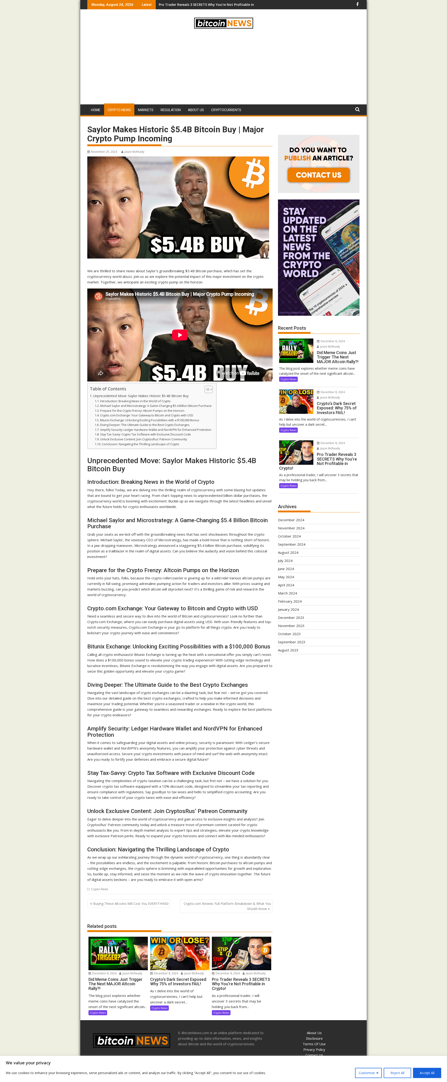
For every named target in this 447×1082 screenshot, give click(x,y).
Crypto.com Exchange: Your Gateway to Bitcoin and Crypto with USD (146, 415)
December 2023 (291, 617)
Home (95, 110)
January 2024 (288, 609)
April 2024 (286, 585)
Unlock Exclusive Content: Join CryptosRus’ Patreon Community (143, 439)
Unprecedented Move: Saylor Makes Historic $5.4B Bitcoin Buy (141, 396)
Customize (367, 1073)
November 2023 (291, 625)
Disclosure (314, 1038)
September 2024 (291, 544)
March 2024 (287, 593)
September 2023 (291, 642)
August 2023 (288, 650)
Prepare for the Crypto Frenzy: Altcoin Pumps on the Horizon (142, 410)
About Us (196, 110)
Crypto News (119, 110)
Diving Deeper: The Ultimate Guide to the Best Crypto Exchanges (145, 425)
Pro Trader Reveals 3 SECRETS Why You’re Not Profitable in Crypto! (213, 4)
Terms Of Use (314, 1044)
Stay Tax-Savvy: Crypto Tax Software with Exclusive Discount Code (145, 434)
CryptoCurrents (226, 110)
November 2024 (291, 528)
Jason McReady (134, 152)
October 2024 (289, 536)
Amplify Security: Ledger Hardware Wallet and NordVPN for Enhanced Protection (155, 430)
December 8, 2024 (103, 973)
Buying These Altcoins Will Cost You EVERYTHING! (131, 903)
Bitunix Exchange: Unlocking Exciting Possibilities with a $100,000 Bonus (149, 420)
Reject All (397, 1073)
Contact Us (314, 1055)
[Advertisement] (223, 67)
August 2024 (288, 552)
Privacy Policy (314, 1049)
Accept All (427, 1073)
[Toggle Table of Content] (206, 389)
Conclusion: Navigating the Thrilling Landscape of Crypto (140, 444)
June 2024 (286, 568)
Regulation (171, 110)
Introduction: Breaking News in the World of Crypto (135, 401)
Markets (145, 110)
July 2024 (285, 560)
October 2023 (289, 633)
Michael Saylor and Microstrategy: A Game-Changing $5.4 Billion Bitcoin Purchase (156, 406)
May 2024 (286, 576)
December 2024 (291, 520)
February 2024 (290, 601)
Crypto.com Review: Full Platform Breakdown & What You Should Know (227, 906)
